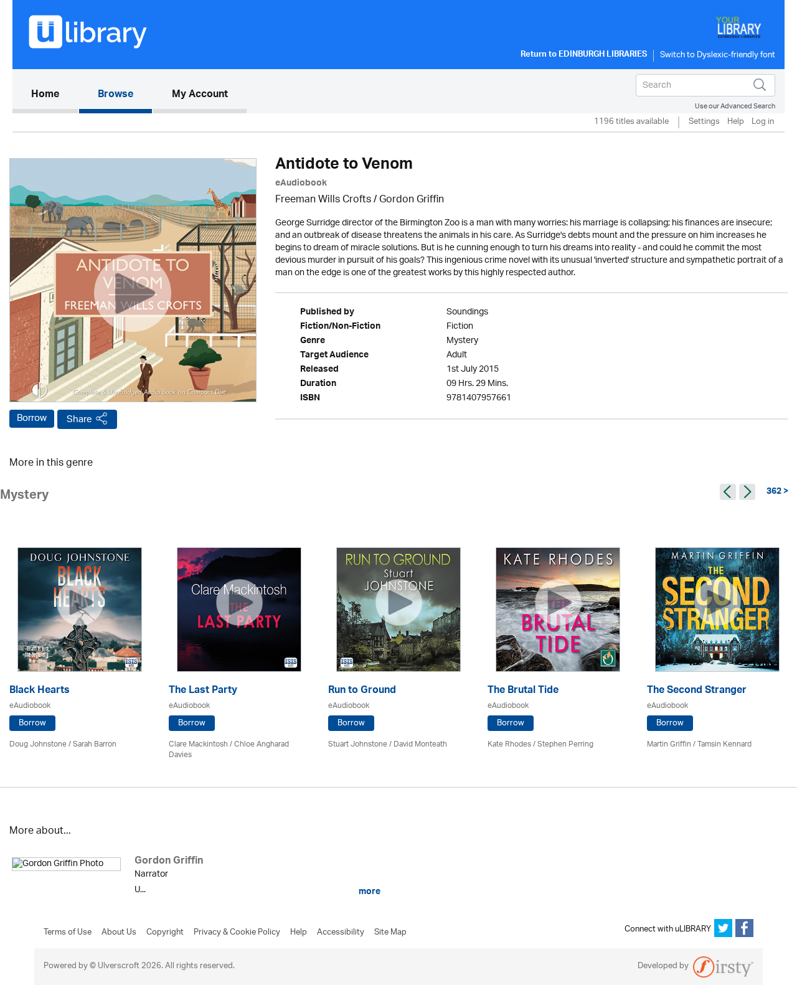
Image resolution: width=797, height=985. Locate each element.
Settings (704, 122)
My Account (200, 95)
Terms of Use (68, 932)
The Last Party (203, 691)
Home (54, 95)
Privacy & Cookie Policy (237, 932)
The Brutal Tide (523, 691)
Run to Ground (362, 691)
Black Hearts (39, 691)
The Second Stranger (697, 691)
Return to (584, 55)
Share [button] (79, 419)
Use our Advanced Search (735, 106)
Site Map (390, 932)
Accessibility (340, 932)
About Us (118, 932)
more (368, 891)
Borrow (32, 418)
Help (735, 122)
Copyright (165, 932)
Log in (763, 122)
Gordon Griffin (411, 200)
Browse (115, 95)
